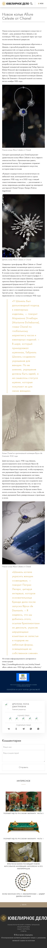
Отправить (23, 767)
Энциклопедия (23, 927)
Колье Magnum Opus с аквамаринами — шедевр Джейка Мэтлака (23, 895)
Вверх (24, 905)
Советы (24, 931)
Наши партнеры (23, 929)
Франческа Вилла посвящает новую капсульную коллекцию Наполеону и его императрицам (23, 866)
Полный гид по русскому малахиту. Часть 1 (23, 839)
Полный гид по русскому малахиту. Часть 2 (23, 813)
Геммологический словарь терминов (23, 925)
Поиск (31, 3)
